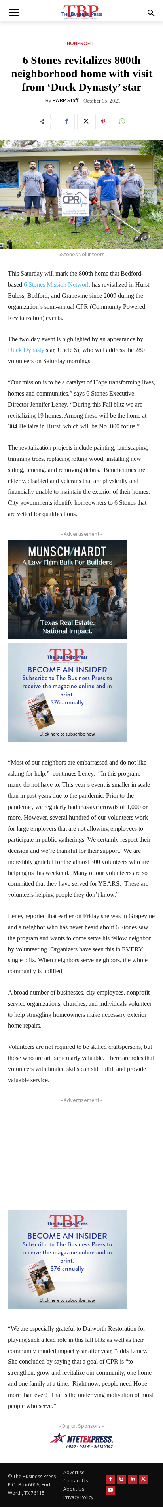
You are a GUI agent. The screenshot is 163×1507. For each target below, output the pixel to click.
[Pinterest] (103, 121)
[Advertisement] (67, 1155)
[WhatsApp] (121, 121)
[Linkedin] (132, 1479)
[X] (85, 121)
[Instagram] (121, 1479)
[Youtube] (110, 1490)
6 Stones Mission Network (57, 284)
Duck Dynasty (26, 349)
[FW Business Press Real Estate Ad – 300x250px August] (67, 589)
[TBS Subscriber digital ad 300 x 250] (67, 692)
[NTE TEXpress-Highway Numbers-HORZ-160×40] (81, 1440)
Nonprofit (80, 43)
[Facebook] (67, 121)
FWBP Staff (65, 100)
